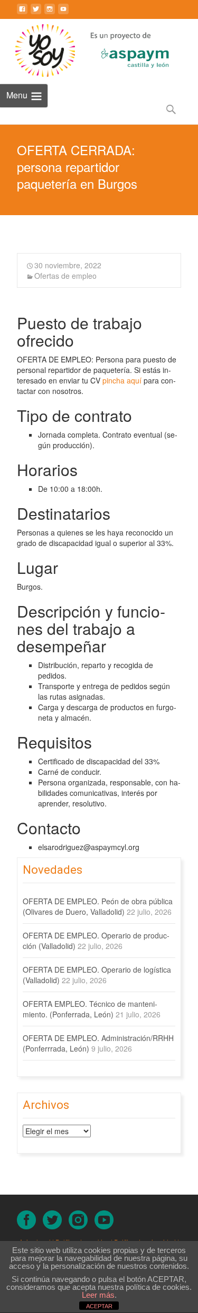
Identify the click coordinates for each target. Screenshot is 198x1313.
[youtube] (63, 13)
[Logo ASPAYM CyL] (122, 48)
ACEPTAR (99, 1306)
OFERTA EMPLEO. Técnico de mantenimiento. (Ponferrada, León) (90, 1008)
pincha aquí (122, 380)
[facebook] (22, 13)
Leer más (98, 1294)
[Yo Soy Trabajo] (37, 50)
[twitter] (36, 13)
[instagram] (49, 13)
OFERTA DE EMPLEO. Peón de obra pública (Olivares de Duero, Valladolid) (98, 906)
